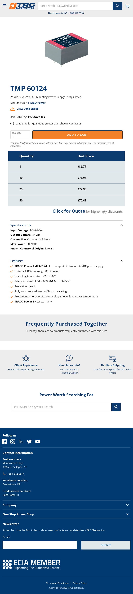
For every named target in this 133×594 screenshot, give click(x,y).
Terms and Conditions (57, 583)
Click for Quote (68, 211)
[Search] (117, 6)
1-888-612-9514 (76, 13)
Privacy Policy (80, 583)
